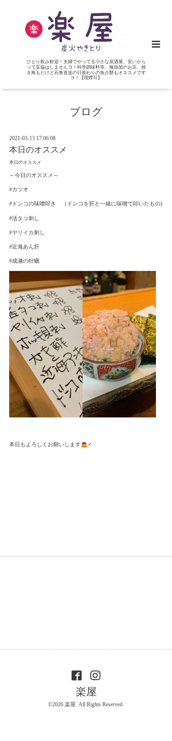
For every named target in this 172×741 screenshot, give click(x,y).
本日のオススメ (38, 149)
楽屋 (86, 692)
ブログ (86, 112)
